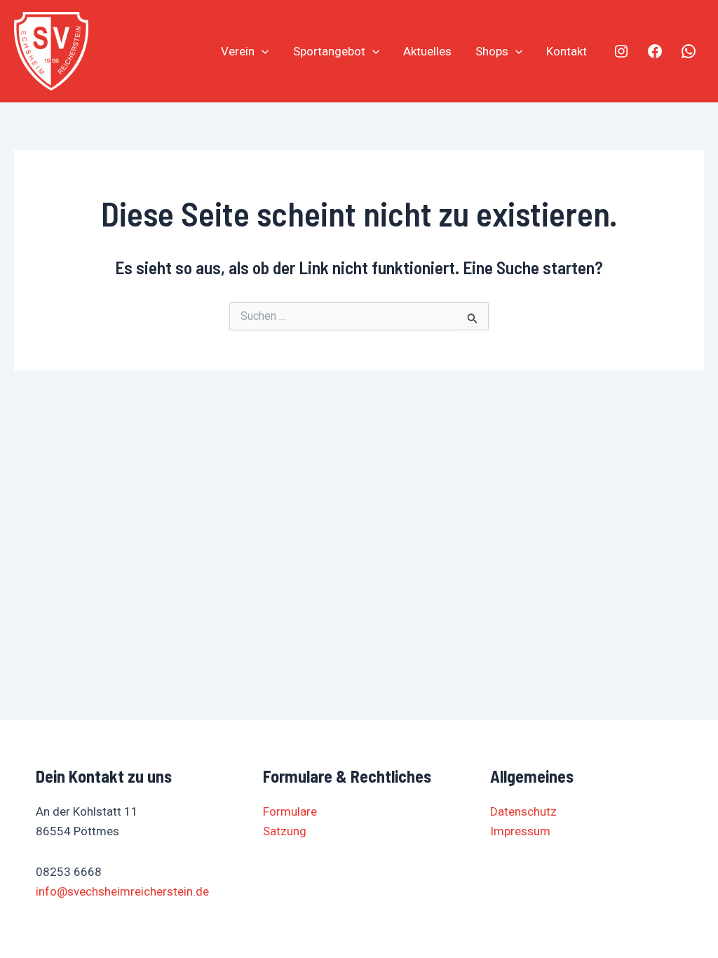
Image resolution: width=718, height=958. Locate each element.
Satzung (284, 831)
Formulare (290, 811)
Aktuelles (427, 51)
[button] (262, 51)
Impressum (520, 831)
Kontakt (566, 51)
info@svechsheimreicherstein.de (122, 891)
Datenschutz (523, 811)
